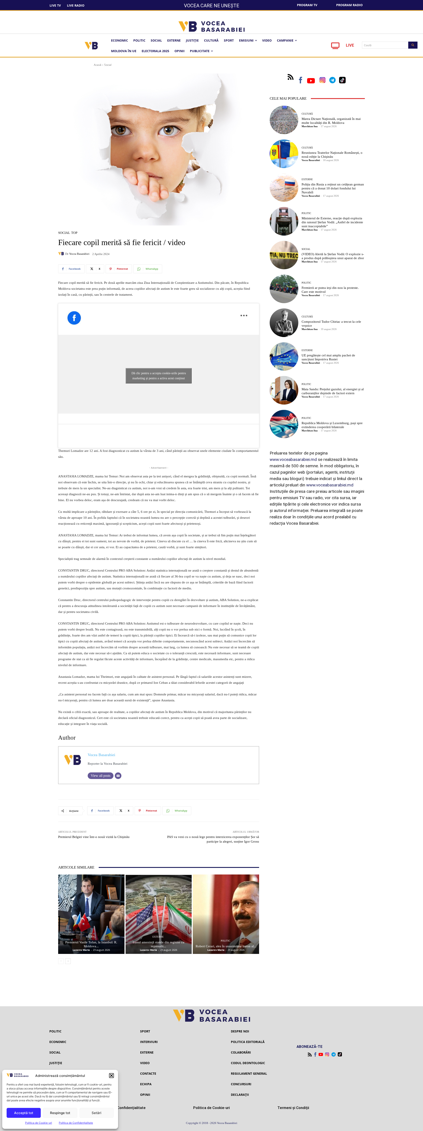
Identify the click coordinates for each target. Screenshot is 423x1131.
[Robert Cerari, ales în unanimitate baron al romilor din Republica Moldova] (226, 914)
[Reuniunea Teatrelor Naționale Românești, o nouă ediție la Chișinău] (284, 153)
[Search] (412, 45)
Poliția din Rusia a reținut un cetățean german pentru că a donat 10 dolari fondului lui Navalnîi (333, 188)
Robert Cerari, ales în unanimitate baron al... (226, 946)
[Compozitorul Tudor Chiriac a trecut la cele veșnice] (284, 322)
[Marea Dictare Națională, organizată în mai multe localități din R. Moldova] (284, 120)
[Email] (118, 775)
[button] (111, 1075)
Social (107, 65)
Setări (96, 1113)
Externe (158, 937)
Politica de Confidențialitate (76, 1122)
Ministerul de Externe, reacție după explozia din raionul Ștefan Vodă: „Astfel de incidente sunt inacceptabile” (332, 222)
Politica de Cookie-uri (38, 1122)
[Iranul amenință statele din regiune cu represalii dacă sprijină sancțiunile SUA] (159, 914)
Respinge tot (60, 1113)
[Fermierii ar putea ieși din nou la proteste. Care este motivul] (284, 289)
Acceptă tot (23, 1113)
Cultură (307, 114)
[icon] (335, 47)
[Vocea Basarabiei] (61, 254)
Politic (90, 937)
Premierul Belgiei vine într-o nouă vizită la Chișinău (94, 837)
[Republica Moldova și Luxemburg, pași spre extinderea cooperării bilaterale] (284, 424)
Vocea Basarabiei (79, 253)
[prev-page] (61, 961)
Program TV (307, 5)
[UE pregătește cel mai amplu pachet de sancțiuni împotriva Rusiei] (284, 356)
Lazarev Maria (81, 949)
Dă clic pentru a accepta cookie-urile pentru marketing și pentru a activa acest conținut (159, 376)
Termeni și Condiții (293, 1107)
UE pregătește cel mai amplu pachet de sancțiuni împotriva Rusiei (328, 357)
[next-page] (68, 961)
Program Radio (349, 5)
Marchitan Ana (310, 126)
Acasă (97, 65)
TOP (74, 233)
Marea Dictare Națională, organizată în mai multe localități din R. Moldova (331, 121)
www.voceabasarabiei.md (293, 459)
